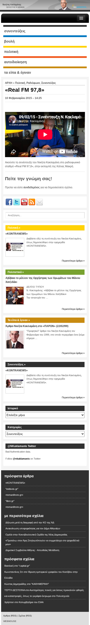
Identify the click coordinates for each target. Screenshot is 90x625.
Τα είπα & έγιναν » (19, 320)
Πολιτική (20, 82)
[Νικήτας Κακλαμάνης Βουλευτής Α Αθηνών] (45, 5)
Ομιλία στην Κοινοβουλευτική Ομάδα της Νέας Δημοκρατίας (36, 534)
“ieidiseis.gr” (11, 489)
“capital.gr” (24, 565)
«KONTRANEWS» (16, 233)
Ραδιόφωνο (33, 82)
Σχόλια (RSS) (25, 615)
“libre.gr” (9, 501)
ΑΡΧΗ (9, 82)
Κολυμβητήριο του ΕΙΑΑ (31, 602)
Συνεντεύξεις (48, 82)
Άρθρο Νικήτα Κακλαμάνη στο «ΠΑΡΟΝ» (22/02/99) (36, 326)
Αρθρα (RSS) (10, 615)
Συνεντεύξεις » (17, 364)
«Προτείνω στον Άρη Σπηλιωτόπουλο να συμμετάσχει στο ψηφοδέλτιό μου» (42, 542)
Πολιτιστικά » (16, 272)
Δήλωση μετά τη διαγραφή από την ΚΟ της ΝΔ (29, 522)
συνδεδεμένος (31, 187)
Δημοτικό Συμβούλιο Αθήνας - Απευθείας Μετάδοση (32, 550)
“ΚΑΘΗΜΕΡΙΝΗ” (40, 584)
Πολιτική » (14, 227)
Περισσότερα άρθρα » (73, 260)
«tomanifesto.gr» (14, 495)
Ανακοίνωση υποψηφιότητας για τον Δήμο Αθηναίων (32, 528)
